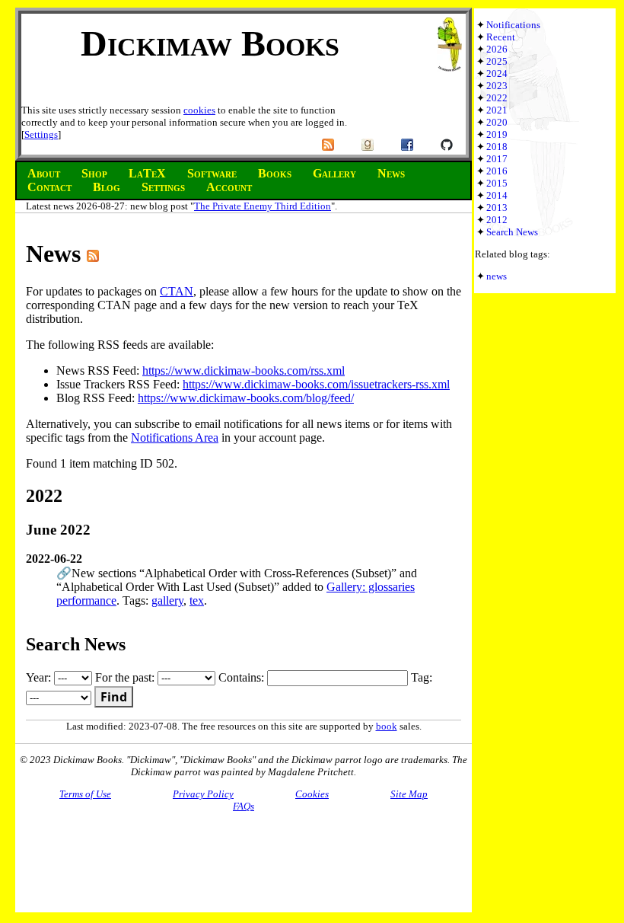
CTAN (176, 291)
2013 (497, 207)
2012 (497, 219)
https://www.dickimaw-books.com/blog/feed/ (246, 397)
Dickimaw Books (210, 43)
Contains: (242, 677)
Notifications (513, 24)
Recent (500, 37)
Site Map (409, 794)
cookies (199, 110)
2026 (497, 49)
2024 (497, 73)
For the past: (126, 677)
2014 (497, 195)
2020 (497, 122)
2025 (497, 61)
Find (113, 696)
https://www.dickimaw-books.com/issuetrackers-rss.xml (316, 384)
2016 (497, 171)
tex (196, 600)
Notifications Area (174, 437)
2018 (497, 146)
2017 (497, 158)
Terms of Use (85, 794)
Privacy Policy (203, 794)
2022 (497, 98)
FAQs (243, 806)
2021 (497, 110)
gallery (167, 600)
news (496, 276)
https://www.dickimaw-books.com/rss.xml (243, 370)
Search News (512, 232)
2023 (497, 85)
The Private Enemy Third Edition (262, 206)
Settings (41, 134)
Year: (40, 677)
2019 (497, 134)
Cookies (312, 794)
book (386, 726)
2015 (497, 183)
